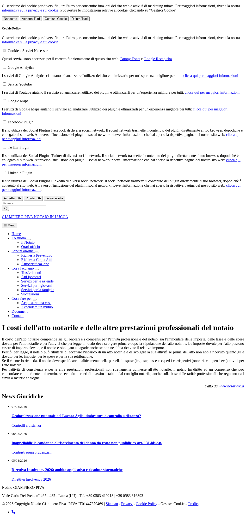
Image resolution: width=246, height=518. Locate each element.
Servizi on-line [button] (23, 251)
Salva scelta (54, 198)
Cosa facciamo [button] (23, 268)
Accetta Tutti (31, 19)
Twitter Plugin (18, 147)
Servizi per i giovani (36, 285)
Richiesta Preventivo (36, 255)
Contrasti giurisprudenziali (31, 452)
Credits (193, 504)
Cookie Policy (146, 504)
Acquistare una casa (36, 303)
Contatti (18, 316)
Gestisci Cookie (56, 19)
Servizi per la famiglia (37, 290)
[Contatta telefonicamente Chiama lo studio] (13, 512)
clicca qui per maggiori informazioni (210, 76)
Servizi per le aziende (37, 281)
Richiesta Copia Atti (36, 260)
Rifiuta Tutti (80, 19)
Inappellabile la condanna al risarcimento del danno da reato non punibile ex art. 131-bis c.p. (87, 443)
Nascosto (10, 19)
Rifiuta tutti (33, 198)
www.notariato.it (231, 386)
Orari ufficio (30, 247)
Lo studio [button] (19, 238)
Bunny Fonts (130, 59)
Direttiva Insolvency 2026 (31, 479)
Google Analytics (21, 67)
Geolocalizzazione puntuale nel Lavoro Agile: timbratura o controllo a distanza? (76, 416)
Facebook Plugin (20, 122)
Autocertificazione (35, 264)
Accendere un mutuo (37, 307)
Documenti (20, 311)
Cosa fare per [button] (22, 298)
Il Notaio (28, 242)
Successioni (30, 294)
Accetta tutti (12, 198)
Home (16, 234)
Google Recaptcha (158, 59)
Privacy (127, 504)
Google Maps (18, 101)
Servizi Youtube (20, 84)
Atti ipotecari (31, 277)
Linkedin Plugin (20, 173)
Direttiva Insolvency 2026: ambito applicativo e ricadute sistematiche (67, 470)
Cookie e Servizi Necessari (28, 51)
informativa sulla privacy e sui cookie (30, 10)
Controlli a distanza (26, 425)
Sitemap (112, 504)
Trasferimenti (31, 273)
